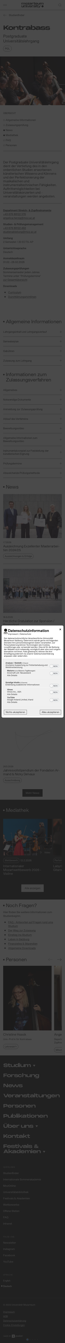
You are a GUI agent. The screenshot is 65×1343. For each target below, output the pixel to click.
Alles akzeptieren (50, 712)
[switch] (54, 666)
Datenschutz (25, 634)
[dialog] (32, 671)
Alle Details (12, 675)
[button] (51, 666)
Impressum (13, 634)
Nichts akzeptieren (15, 712)
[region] (32, 683)
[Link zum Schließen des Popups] (60, 630)
